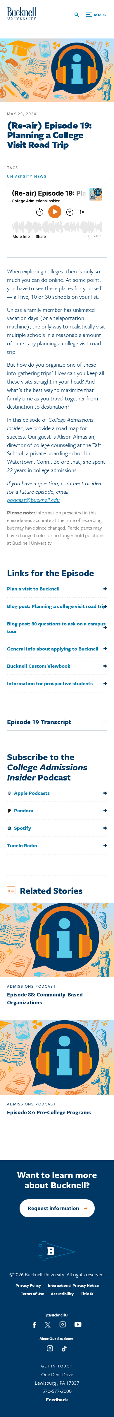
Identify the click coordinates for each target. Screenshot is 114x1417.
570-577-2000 (57, 1391)
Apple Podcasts (31, 793)
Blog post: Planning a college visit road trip (56, 606)
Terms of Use (32, 1294)
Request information (53, 1208)
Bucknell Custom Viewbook (38, 665)
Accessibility (62, 1294)
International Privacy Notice (73, 1285)
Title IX (87, 1294)
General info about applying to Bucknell (53, 648)
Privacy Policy (28, 1285)
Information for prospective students (50, 683)
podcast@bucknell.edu (33, 500)
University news (27, 176)
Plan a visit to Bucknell (33, 588)
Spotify (22, 827)
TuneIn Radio (22, 845)
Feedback (57, 1399)
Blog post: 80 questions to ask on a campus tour (56, 627)
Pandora (23, 810)
